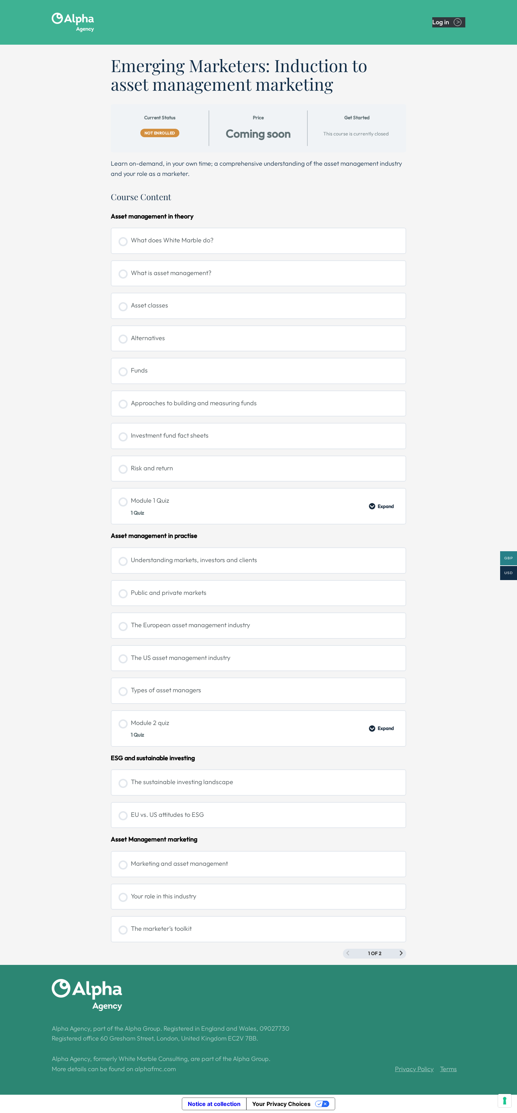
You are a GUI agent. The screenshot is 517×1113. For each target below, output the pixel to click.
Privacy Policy (414, 1069)
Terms (448, 1069)
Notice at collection (214, 1103)
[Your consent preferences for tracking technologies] (504, 1100)
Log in (440, 22)
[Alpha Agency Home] (87, 22)
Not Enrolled (160, 133)
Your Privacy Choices (281, 1103)
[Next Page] (401, 953)
